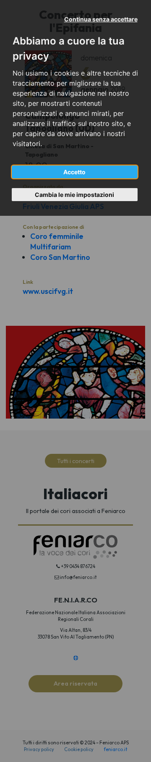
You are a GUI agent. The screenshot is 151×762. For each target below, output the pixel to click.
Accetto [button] (74, 171)
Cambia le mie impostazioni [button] (74, 194)
